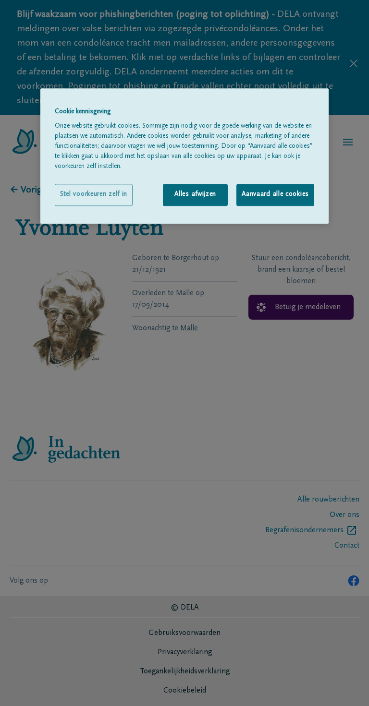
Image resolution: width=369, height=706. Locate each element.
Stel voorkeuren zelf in (93, 194)
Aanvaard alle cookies (275, 194)
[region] (184, 156)
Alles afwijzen (195, 194)
